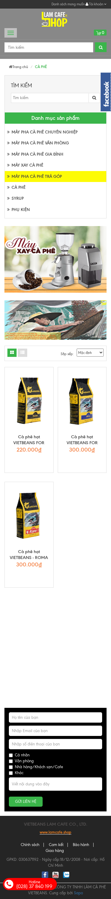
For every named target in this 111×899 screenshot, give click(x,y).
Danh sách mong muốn (68, 4)
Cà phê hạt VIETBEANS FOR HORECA (28, 442)
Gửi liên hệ (25, 801)
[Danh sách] (12, 353)
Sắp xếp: (67, 354)
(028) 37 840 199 (34, 884)
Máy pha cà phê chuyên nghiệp (45, 132)
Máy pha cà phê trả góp (37, 176)
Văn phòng (24, 761)
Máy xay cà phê (27, 165)
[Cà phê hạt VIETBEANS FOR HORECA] (29, 400)
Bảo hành (81, 844)
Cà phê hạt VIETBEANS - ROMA (29, 554)
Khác (19, 773)
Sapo (78, 893)
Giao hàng (55, 850)
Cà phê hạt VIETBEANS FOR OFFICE (82, 442)
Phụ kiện (21, 209)
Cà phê (18, 187)
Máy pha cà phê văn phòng (40, 143)
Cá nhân (22, 755)
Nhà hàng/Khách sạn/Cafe (39, 767)
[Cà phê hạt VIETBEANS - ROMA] (29, 515)
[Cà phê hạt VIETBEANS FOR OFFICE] (82, 400)
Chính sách (30, 844)
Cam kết (56, 844)
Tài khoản (96, 4)
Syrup (18, 198)
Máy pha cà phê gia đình (37, 154)
